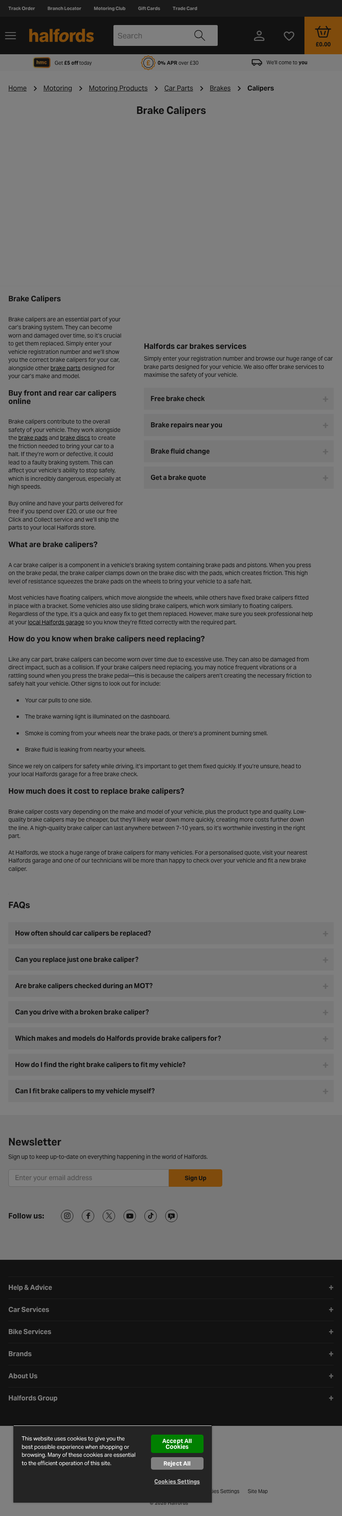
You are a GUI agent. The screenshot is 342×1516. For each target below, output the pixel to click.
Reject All (177, 1463)
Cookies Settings (177, 1481)
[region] (112, 1464)
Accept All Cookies (177, 1443)
